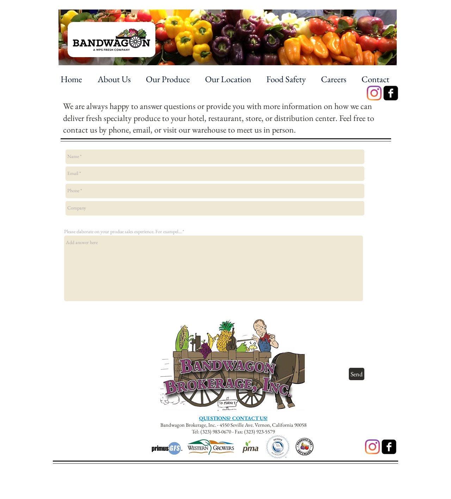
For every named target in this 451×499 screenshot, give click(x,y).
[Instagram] (374, 93)
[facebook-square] (390, 93)
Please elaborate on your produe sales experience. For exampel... (122, 231)
